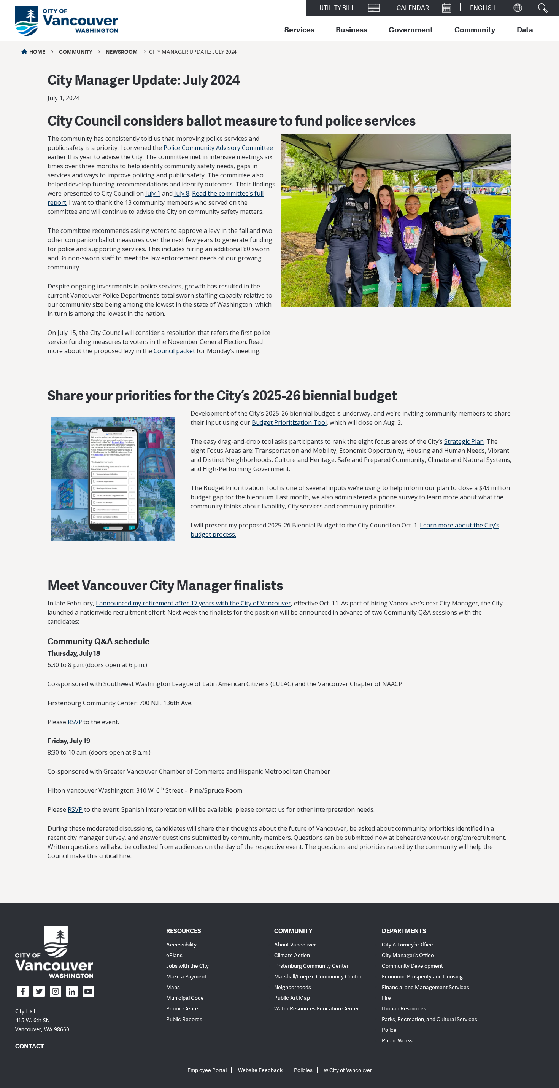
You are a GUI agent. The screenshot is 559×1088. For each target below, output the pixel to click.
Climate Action (292, 955)
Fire (386, 998)
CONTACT (29, 1046)
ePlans (174, 955)
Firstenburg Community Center (311, 966)
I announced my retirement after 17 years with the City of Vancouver (193, 603)
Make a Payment (186, 976)
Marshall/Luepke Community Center (318, 976)
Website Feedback (260, 1070)
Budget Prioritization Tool (289, 422)
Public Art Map (292, 998)
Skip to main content (35, 66)
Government (411, 29)
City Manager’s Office (408, 955)
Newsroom (122, 51)
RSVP (75, 722)
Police (389, 1030)
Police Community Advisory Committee (218, 147)
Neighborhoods (292, 987)
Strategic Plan (464, 441)
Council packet (174, 351)
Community (474, 29)
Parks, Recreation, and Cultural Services (429, 1019)
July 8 (181, 193)
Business (351, 29)
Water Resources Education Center (316, 1008)
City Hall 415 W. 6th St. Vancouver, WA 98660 (42, 1020)
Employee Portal (207, 1070)
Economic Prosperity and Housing (422, 976)
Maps (173, 987)
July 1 (152, 193)
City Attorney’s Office (407, 944)
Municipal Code (185, 998)
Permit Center (183, 1008)
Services (299, 29)
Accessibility (181, 944)
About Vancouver (295, 944)
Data (525, 29)
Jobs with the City (187, 966)
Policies (303, 1070)
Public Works (397, 1040)
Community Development (412, 966)
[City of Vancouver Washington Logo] (66, 21)
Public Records (184, 1019)
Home (37, 51)
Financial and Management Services (425, 987)
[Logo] (54, 952)
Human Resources (404, 1008)
